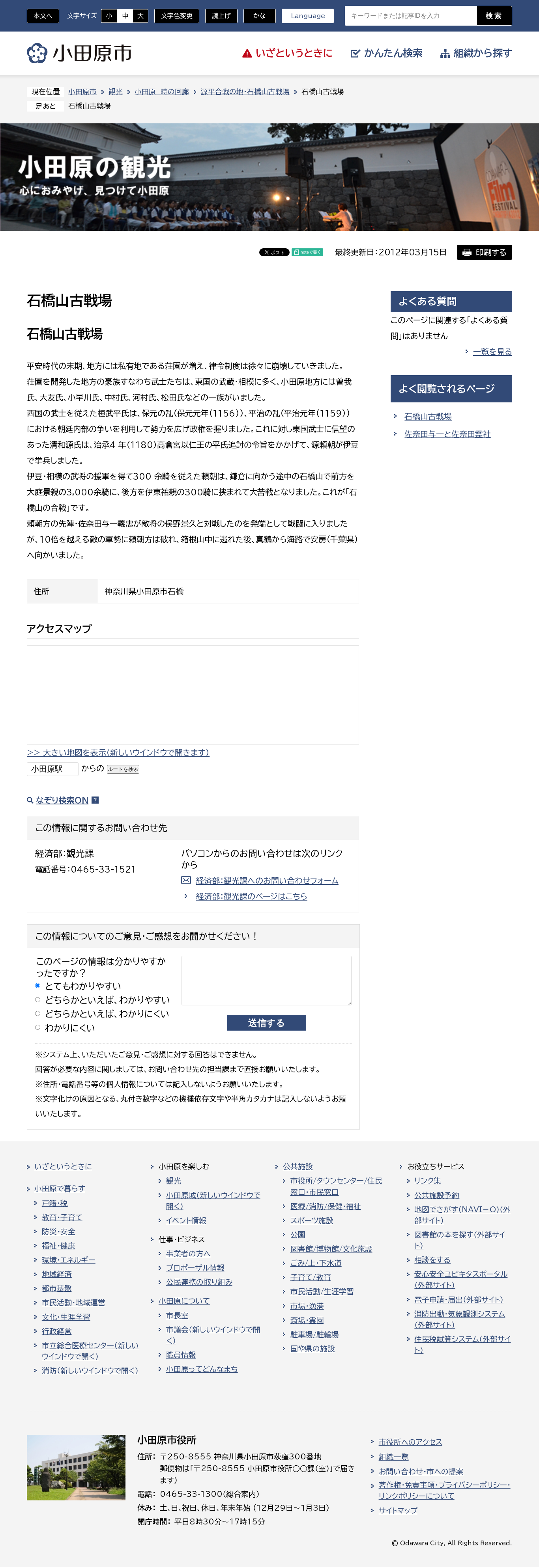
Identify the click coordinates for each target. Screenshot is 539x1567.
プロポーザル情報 (195, 1267)
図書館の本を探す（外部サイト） (459, 1240)
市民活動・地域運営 (73, 1302)
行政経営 (57, 1331)
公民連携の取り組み (199, 1282)
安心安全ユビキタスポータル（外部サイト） (460, 1280)
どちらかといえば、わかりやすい (107, 1000)
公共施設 (298, 1166)
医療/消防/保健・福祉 (325, 1206)
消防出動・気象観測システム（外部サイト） (459, 1319)
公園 (297, 1234)
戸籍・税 (55, 1203)
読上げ (221, 16)
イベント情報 (186, 1220)
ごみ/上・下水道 (316, 1263)
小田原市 (79, 53)
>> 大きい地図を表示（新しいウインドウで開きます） (118, 752)
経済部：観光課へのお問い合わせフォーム (267, 880)
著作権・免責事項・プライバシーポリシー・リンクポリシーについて (445, 1490)
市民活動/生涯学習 (322, 1291)
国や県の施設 (312, 1348)
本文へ (43, 16)
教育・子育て (62, 1217)
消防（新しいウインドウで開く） (90, 1370)
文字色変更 (177, 16)
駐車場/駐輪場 (314, 1334)
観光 (116, 91)
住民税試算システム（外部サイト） (462, 1345)
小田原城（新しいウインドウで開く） (213, 1201)
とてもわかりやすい (83, 986)
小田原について (184, 1301)
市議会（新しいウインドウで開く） (213, 1335)
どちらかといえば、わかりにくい (107, 1013)
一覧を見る (492, 351)
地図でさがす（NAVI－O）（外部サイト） (462, 1215)
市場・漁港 (307, 1306)
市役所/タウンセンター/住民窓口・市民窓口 (336, 1186)
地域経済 (57, 1274)
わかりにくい (70, 1028)
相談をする (432, 1260)
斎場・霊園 (307, 1320)
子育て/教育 (310, 1277)
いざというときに (63, 1166)
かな (254, 16)
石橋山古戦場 (428, 416)
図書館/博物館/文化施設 (331, 1248)
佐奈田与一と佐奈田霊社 (447, 434)
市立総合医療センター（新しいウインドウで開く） (90, 1351)
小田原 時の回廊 (162, 91)
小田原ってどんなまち (202, 1369)
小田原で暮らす (59, 1188)
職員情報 (181, 1355)
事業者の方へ (188, 1253)
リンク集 (427, 1180)
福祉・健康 (58, 1245)
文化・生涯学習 (66, 1317)
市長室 (177, 1315)
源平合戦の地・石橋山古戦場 (245, 91)
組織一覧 (394, 1457)
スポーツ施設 (311, 1220)
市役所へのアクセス (410, 1442)
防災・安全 (58, 1231)
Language (308, 16)
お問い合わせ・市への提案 (421, 1471)
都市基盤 (57, 1288)
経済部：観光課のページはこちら (251, 896)
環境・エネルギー (68, 1260)
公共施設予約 (436, 1195)
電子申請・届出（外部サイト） (458, 1299)
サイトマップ (398, 1510)
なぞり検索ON (62, 800)
